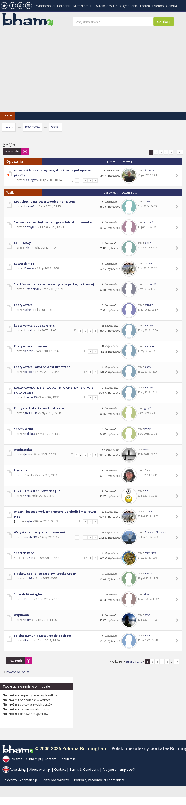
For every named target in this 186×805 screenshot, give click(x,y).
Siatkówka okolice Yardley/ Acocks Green (45, 573)
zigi (26, 496)
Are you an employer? (119, 769)
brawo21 (30, 206)
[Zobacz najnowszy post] (177, 175)
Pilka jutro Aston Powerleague (37, 491)
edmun (148, 449)
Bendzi (28, 599)
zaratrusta (150, 552)
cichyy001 (30, 227)
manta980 (30, 537)
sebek (28, 310)
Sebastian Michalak (155, 532)
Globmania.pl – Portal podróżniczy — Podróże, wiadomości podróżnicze (72, 780)
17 (180, 152)
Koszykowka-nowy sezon (32, 346)
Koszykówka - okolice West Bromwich (42, 367)
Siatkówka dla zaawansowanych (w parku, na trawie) (54, 284)
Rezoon (29, 372)
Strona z (134, 661)
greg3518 (30, 413)
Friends (158, 5)
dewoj (147, 594)
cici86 (28, 578)
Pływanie (20, 470)
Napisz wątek (11, 150)
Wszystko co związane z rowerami (39, 532)
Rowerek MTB (24, 263)
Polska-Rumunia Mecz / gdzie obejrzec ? (44, 636)
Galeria (171, 5)
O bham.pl (33, 759)
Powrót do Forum (17, 672)
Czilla (30, 558)
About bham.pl (40, 769)
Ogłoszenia (129, 5)
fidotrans (149, 170)
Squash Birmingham (29, 594)
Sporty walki (23, 429)
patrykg (148, 304)
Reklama (16, 759)
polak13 (29, 434)
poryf (28, 620)
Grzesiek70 (31, 289)
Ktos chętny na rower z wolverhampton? (45, 201)
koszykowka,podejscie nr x (34, 325)
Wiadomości (45, 5)
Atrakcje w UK (107, 5)
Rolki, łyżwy (22, 243)
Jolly (27, 454)
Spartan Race (24, 553)
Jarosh (147, 242)
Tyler (27, 248)
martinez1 (150, 573)
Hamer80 (30, 397)
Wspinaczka (23, 449)
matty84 (149, 325)
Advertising (18, 769)
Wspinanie (22, 615)
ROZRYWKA (32, 127)
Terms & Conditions (84, 769)
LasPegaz (30, 180)
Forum (145, 5)
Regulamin (67, 759)
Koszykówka (23, 305)
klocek (28, 330)
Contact (60, 769)
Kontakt (50, 759)
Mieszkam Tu (83, 5)
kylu (29, 521)
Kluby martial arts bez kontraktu (39, 408)
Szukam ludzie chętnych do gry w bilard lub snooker (53, 222)
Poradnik (64, 5)
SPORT (55, 127)
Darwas (29, 268)
